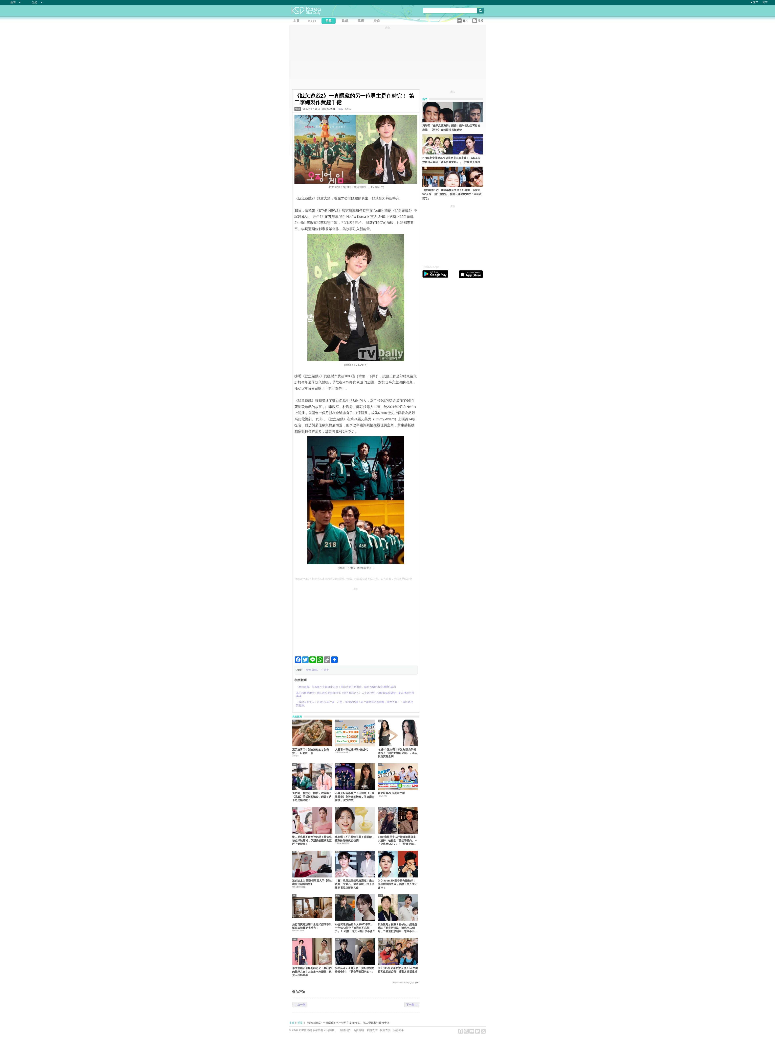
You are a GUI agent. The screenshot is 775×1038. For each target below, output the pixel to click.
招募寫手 (398, 1030)
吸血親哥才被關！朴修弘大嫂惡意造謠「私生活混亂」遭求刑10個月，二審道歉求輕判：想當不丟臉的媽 (397, 928)
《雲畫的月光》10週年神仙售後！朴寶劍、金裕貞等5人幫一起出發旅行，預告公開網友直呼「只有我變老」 (452, 194)
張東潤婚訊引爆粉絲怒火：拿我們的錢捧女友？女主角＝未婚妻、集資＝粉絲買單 (312, 972)
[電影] (362, 21)
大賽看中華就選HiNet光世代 (351, 749)
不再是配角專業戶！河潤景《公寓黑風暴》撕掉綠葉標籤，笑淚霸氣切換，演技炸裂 (354, 797)
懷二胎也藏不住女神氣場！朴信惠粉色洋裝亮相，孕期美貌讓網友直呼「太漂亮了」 (312, 840)
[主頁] (297, 21)
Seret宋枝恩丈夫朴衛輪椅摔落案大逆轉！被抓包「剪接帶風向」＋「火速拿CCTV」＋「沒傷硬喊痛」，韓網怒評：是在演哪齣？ (397, 840)
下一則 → (412, 1004)
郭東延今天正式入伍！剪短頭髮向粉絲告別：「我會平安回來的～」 (354, 970)
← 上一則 (299, 1004)
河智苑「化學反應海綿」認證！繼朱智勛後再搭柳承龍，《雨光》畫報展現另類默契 (451, 127)
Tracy (340, 108)
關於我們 (345, 1030)
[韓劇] (346, 21)
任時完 (325, 669)
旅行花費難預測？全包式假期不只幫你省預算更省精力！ (312, 926)
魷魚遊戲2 (312, 669)
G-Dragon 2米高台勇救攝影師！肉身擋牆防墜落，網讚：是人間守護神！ (397, 884)
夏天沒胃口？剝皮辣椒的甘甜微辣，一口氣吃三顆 (310, 751)
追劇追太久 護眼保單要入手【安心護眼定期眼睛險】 (312, 882)
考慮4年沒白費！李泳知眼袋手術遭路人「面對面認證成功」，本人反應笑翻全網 (397, 753)
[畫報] (378, 21)
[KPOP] (313, 21)
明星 (297, 108)
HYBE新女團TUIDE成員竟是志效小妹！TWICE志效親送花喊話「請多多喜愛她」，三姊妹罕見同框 (451, 160)
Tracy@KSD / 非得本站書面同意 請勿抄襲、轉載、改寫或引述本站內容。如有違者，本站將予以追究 (353, 578)
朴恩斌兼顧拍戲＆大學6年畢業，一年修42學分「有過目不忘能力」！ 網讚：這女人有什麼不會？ (355, 928)
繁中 (755, 2)
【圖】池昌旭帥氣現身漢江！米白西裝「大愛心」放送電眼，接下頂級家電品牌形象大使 (354, 884)
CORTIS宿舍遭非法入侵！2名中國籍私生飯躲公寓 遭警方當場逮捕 (398, 970)
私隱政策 (372, 1030)
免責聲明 (358, 1030)
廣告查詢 (385, 1030)
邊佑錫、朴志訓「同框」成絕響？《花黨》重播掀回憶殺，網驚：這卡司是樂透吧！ (312, 797)
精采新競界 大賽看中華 (391, 793)
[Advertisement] (356, 620)
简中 (765, 2)
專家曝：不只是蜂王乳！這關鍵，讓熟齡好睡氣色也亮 (354, 838)
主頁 (291, 1022)
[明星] (330, 21)
